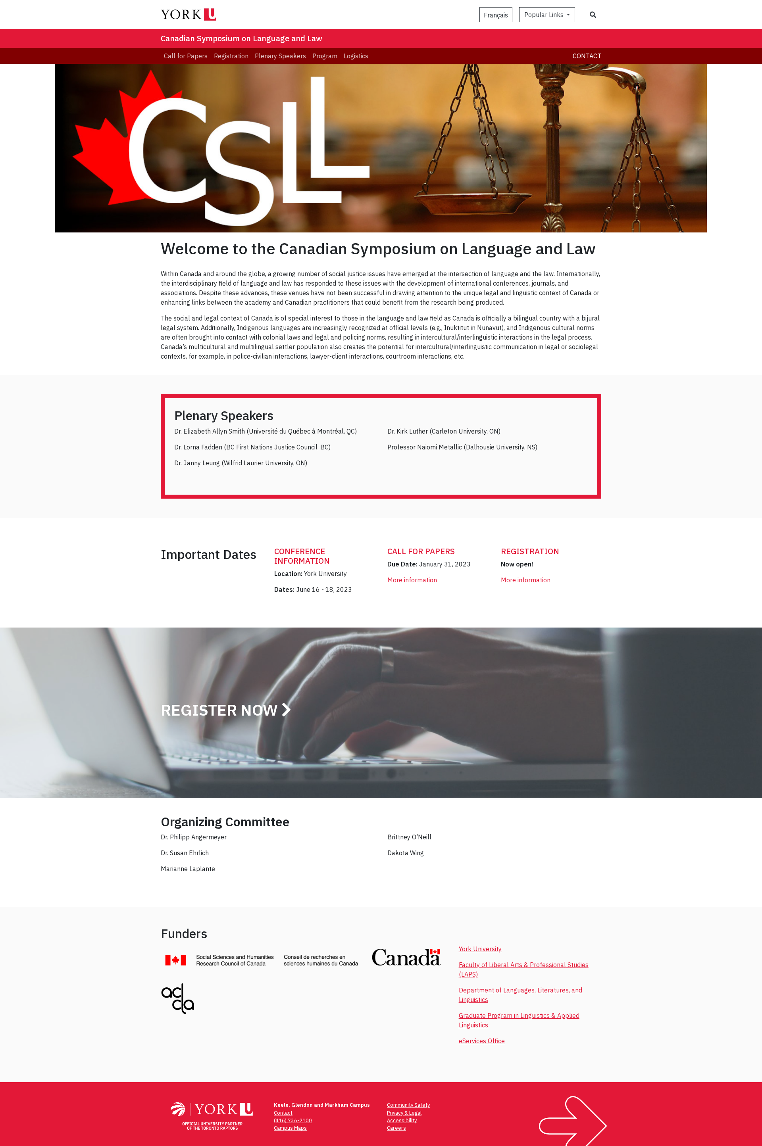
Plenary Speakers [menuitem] (280, 56)
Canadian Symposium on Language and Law (241, 38)
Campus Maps (290, 1128)
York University (480, 949)
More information (412, 580)
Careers (396, 1128)
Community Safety (408, 1105)
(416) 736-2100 (293, 1120)
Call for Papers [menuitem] (186, 56)
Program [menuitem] (324, 56)
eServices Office (482, 1041)
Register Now (221, 709)
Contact (587, 56)
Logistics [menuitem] (356, 56)
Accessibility (402, 1120)
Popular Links (544, 15)
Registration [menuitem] (231, 56)
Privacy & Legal (404, 1113)
